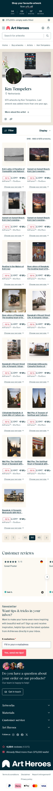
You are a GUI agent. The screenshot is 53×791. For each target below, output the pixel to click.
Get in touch (14, 691)
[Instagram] (13, 735)
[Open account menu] (43, 28)
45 (39, 537)
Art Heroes (9, 727)
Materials (8, 712)
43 (25, 537)
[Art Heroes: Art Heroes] (49, 727)
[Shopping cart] (48, 28)
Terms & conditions (10, 774)
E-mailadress (9, 639)
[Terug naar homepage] (17, 28)
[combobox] (23, 35)
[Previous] (6, 537)
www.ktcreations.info (11, 119)
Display (43, 130)
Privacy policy (26, 779)
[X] (26, 735)
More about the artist (15, 112)
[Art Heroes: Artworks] (49, 705)
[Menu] (3, 28)
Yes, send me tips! (14, 653)
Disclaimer (25, 774)
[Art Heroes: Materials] (49, 712)
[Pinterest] (17, 735)
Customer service (13, 720)
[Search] (47, 35)
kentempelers (6, 119)
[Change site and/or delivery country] (49, 20)
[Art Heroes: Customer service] (49, 720)
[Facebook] (22, 735)
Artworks (8, 705)
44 (32, 537)
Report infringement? (41, 774)
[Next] (46, 537)
